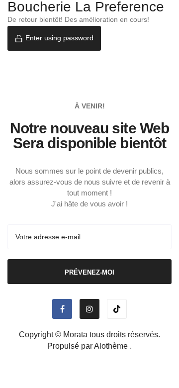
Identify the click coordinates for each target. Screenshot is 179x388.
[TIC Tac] (117, 309)
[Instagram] (89, 309)
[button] (54, 38)
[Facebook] (62, 309)
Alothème (111, 346)
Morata (75, 334)
